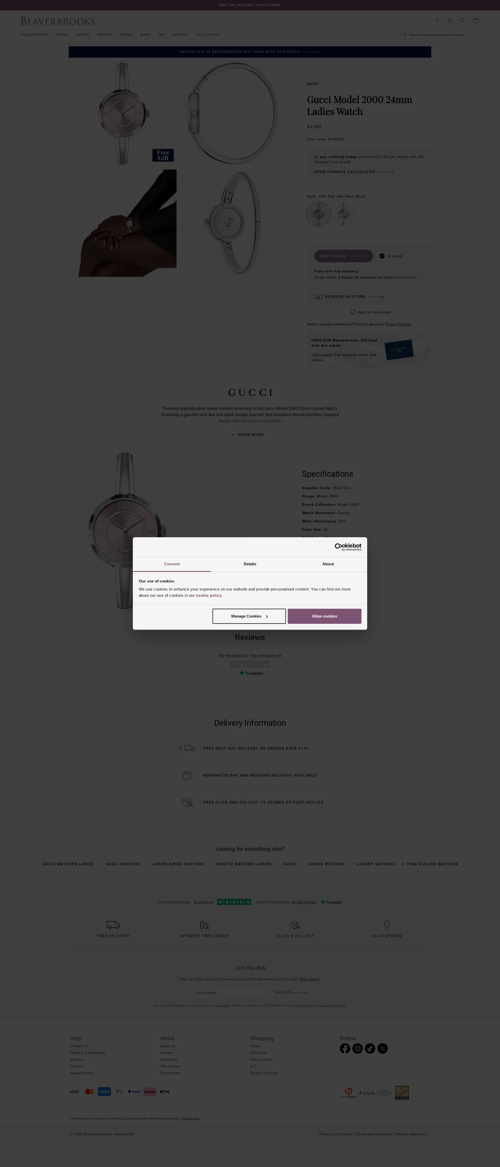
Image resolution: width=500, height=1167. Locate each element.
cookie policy (209, 595)
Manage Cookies (246, 616)
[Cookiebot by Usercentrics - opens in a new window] (338, 547)
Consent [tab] (172, 564)
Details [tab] (250, 564)
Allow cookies (324, 616)
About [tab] (328, 564)
